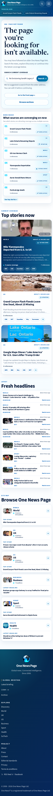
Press (3, 752)
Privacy (4, 765)
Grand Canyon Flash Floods (12, 13)
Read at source (46, 400)
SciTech (4, 736)
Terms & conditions (9, 769)
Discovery (5, 706)
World (16, 510)
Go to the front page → (26, 95)
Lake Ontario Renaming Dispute (36, 13)
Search (42, 78)
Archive (4, 695)
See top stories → (11, 199)
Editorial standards (9, 760)
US (14, 557)
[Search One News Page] (42, 3)
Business (17, 580)
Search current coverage (16, 72)
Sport (16, 603)
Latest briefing (7, 684)
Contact (4, 756)
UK (14, 533)
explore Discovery (26, 63)
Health (13, 626)
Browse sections (26, 102)
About (3, 748)
